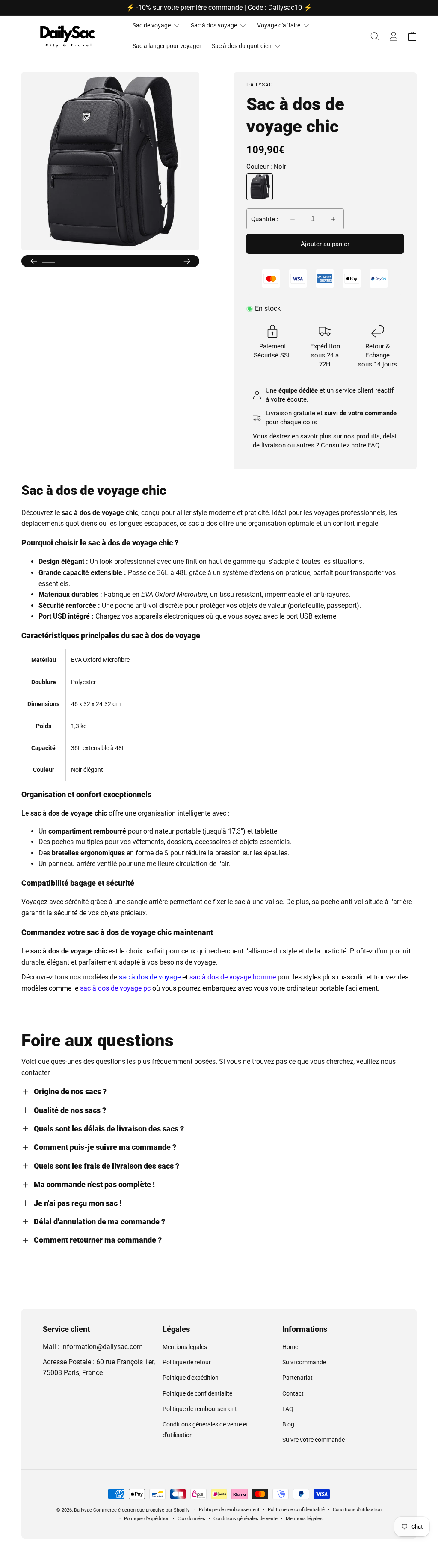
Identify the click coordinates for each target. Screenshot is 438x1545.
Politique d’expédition (146, 1518)
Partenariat (297, 1377)
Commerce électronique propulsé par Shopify (141, 1510)
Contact (293, 1393)
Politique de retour (187, 1362)
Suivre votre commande (313, 1439)
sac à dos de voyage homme (232, 977)
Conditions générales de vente (245, 1518)
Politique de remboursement (200, 1408)
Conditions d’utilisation (357, 1509)
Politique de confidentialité (197, 1393)
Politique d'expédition (191, 1377)
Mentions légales (185, 1346)
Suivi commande (304, 1362)
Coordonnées (191, 1518)
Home (290, 1346)
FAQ (373, 445)
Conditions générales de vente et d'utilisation (205, 1429)
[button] (374, 36)
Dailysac (83, 1510)
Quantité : (264, 219)
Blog (288, 1424)
